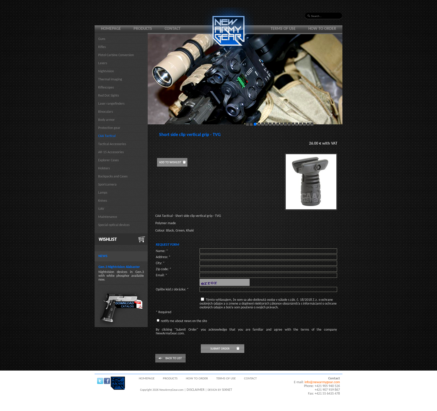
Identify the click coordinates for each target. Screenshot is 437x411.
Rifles (102, 47)
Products (143, 29)
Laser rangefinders (111, 104)
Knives (102, 201)
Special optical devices (113, 225)
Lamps (102, 193)
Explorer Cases (108, 160)
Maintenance (107, 217)
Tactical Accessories (112, 144)
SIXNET (227, 390)
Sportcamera (107, 185)
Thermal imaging (110, 79)
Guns (101, 39)
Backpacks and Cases (112, 176)
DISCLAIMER (196, 390)
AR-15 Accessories (111, 152)
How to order (322, 29)
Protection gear (109, 128)
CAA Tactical (107, 136)
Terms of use (283, 29)
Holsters (104, 168)
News (102, 256)
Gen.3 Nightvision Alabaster (119, 267)
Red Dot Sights (108, 96)
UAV (101, 209)
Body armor (106, 120)
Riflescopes (106, 87)
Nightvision (106, 71)
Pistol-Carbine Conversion (116, 55)
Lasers (102, 63)
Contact (173, 29)
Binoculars (105, 112)
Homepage (111, 29)
